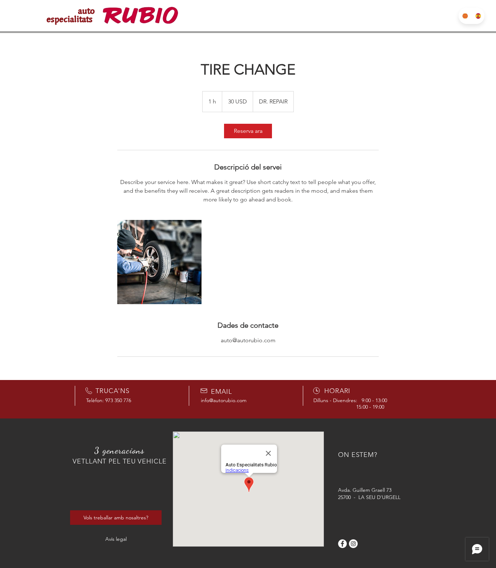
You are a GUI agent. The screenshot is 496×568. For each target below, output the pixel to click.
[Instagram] (353, 543)
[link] (248, 131)
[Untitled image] (159, 262)
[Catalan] (465, 16)
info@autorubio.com (224, 400)
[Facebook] (342, 543)
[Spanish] (477, 16)
